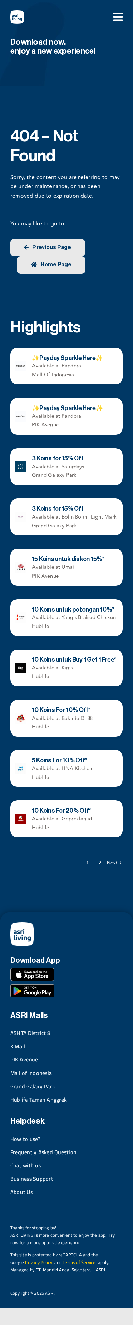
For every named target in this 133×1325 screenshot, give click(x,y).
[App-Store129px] (32, 970)
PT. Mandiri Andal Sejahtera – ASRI (70, 1270)
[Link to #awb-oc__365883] (118, 17)
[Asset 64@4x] (17, 13)
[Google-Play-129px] (32, 987)
